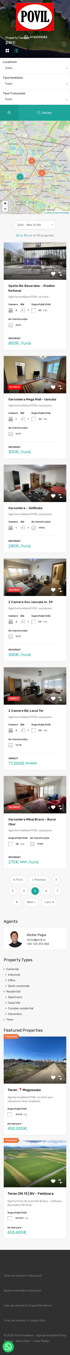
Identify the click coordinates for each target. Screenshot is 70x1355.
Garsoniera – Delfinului (25, 508)
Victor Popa (36, 935)
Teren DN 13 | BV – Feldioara (30, 1193)
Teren (9, 1019)
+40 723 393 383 (38, 944)
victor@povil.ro (36, 939)
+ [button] (5, 203)
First (19, 879)
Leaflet (48, 212)
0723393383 (38, 37)
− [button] (5, 209)
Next (30, 902)
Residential (13, 991)
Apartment (15, 997)
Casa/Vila (14, 1002)
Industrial (14, 974)
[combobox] (35, 68)
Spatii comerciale (19, 986)
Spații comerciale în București (22, 1290)
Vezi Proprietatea (35, 272)
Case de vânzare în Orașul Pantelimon (28, 1305)
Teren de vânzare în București (23, 1275)
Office (11, 980)
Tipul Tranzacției (14, 93)
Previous (40, 879)
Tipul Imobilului (13, 77)
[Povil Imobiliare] (35, 29)
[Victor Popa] (15, 945)
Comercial (12, 969)
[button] (8, 1346)
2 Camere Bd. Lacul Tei (25, 711)
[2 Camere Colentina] (43, 148)
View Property (35, 1074)
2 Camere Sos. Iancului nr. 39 (30, 602)
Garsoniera (15, 1014)
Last (48, 902)
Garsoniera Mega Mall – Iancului (32, 399)
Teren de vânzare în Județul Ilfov (25, 1320)
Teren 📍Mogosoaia (24, 1090)
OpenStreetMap (62, 212)
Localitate (10, 62)
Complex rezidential (20, 1008)
